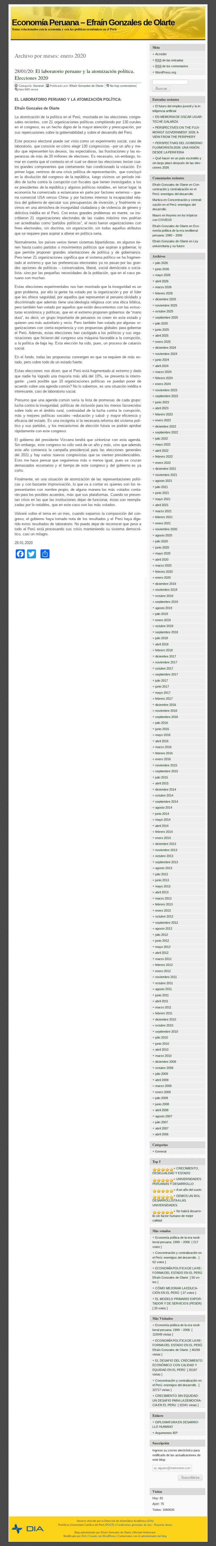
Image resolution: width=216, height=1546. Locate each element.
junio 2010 (162, 1043)
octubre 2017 (164, 668)
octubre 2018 (164, 626)
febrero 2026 (164, 293)
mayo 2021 (162, 499)
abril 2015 (161, 783)
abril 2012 (161, 952)
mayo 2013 (162, 886)
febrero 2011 (163, 1013)
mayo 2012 (162, 946)
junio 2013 (162, 880)
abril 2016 (161, 741)
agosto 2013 (163, 868)
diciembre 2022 (165, 426)
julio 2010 (161, 1037)
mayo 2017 (162, 692)
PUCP (109, 1524)
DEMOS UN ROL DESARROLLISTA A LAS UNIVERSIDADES (176, 1200)
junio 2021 (162, 493)
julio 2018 (161, 638)
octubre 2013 (164, 856)
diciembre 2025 (165, 299)
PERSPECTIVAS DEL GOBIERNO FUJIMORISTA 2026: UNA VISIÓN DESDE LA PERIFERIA (177, 147)
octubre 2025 (164, 311)
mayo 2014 (162, 819)
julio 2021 (161, 487)
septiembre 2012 (166, 922)
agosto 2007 (163, 1116)
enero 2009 (163, 1092)
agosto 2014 (163, 807)
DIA (150, 1521)
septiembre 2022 (166, 432)
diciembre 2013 (165, 843)
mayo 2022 (162, 444)
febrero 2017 (164, 698)
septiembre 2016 (166, 717)
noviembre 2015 (166, 765)
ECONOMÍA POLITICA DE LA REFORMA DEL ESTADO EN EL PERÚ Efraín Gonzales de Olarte (177, 1273)
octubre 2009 (164, 1068)
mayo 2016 (162, 735)
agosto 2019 (163, 608)
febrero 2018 (164, 650)
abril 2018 (161, 644)
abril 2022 (161, 450)
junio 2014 (162, 813)
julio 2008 (161, 1098)
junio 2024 (162, 359)
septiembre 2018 (166, 632)
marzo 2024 (163, 371)
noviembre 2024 (166, 353)
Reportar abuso (163, 1524)
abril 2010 (161, 1049)
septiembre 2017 (166, 674)
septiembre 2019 (166, 601)
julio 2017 (161, 680)
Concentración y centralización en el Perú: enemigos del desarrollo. (176, 189)
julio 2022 (161, 438)
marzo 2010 (163, 1055)
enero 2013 (163, 910)
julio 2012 (161, 934)
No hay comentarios (123, 85)
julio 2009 (161, 1073)
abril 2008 (161, 1110)
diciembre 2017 (165, 656)
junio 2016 (162, 729)
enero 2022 (163, 462)
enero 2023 (163, 420)
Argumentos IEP (166, 1433)
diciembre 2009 (165, 1061)
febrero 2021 (164, 517)
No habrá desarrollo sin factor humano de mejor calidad (177, 1215)
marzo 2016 (163, 747)
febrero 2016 (164, 753)
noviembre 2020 (166, 529)
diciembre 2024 (165, 347)
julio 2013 (161, 874)
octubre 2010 (164, 1025)
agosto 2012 (163, 928)
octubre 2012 (164, 916)
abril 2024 (161, 366)
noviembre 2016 (166, 710)
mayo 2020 (162, 553)
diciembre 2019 (165, 583)
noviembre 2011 (166, 977)
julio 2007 (161, 1122)
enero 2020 (163, 577)
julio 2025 (161, 323)
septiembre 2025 (166, 317)
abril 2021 (161, 505)
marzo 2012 (163, 959)
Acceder (161, 54)
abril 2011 (161, 1001)
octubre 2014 (164, 795)
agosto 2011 (163, 989)
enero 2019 (163, 620)
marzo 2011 (163, 1007)
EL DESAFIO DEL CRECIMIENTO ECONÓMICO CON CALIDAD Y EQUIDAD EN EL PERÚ (177, 1365)
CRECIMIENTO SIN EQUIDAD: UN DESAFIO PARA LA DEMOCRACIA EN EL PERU (177, 1400)
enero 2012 (163, 971)
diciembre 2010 (165, 1019)
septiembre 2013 (166, 862)
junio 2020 (162, 547)
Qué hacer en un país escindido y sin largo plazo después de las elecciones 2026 (176, 162)
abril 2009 (161, 1080)
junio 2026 (162, 269)
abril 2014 (161, 825)
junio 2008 (162, 1104)
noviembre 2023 (166, 390)
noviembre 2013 (166, 850)
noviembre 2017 (166, 662)
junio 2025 (162, 329)
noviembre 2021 (166, 474)
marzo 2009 (163, 1086)
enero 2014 (163, 838)
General (38, 85)
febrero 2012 (164, 964)
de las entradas (169, 60)
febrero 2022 (164, 456)
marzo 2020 (163, 565)
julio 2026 (161, 263)
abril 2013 (161, 892)
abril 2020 (161, 559)
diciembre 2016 (165, 704)
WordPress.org (165, 72)
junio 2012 (162, 940)
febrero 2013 (164, 904)
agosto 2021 (163, 480)
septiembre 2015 (166, 771)
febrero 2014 (164, 831)
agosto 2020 (163, 535)
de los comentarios (171, 66)
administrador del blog (153, 1536)
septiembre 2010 (166, 1031)
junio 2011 (162, 995)
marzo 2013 (163, 898)
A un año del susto (188, 1189)
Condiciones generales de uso (134, 1524)
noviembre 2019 (166, 589)
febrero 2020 (164, 571)
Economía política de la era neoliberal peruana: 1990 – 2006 (176, 230)
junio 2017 (162, 686)
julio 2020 (161, 541)
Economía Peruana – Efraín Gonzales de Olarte (108, 16)
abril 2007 (161, 1128)
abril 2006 (161, 1134)
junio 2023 (162, 402)
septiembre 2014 (166, 801)
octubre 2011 (164, 983)
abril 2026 (161, 281)
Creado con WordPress (102, 1536)
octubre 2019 (164, 596)
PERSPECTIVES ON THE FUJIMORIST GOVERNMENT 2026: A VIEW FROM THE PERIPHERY (176, 132)
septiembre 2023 (166, 396)
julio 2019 (161, 614)
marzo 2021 (163, 511)
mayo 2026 (162, 275)
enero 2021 (163, 523)
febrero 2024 (164, 378)
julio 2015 (161, 777)
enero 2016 (163, 759)
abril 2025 (161, 335)
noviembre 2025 (166, 305)
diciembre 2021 (165, 468)
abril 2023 (161, 408)
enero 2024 (163, 384)
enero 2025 (163, 341)
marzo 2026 (163, 287)
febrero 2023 (164, 414)
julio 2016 (161, 722)
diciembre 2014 (165, 789)
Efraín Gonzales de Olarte (86, 85)
